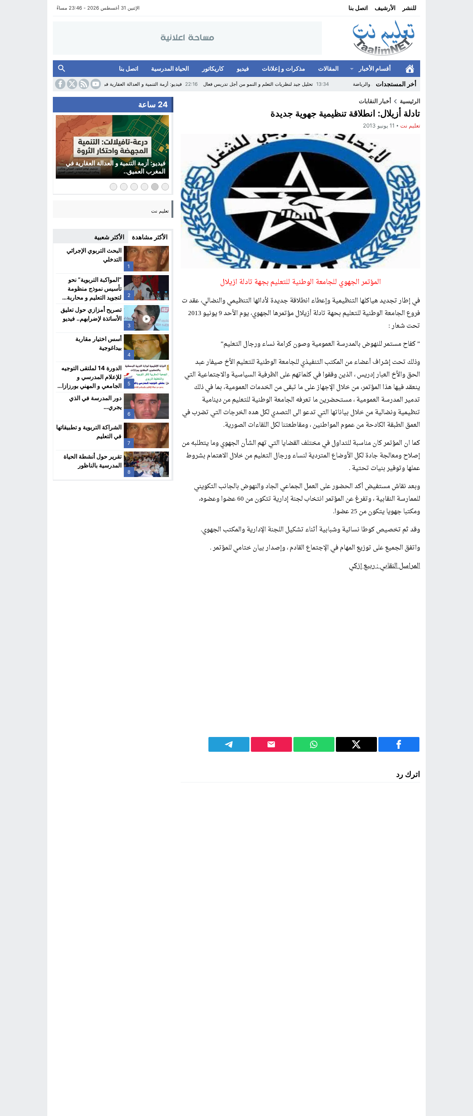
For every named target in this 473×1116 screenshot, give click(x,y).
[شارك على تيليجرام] (229, 744)
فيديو (243, 68)
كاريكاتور (213, 68)
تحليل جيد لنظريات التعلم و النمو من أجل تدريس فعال (287, 84)
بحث (62, 68)
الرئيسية (410, 68)
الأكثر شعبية (109, 237)
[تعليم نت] (371, 38)
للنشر (409, 7)
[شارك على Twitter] (356, 744)
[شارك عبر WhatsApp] (314, 744)
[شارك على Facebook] (399, 744)
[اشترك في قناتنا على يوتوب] (95, 84)
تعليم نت (410, 125)
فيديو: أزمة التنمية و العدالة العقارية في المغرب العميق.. (153, 84)
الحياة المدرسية (170, 68)
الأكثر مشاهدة (150, 237)
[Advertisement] (300, 659)
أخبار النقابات (375, 101)
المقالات (328, 68)
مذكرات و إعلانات (283, 68)
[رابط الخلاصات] (83, 84)
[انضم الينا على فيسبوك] (59, 84)
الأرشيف (385, 7)
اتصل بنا (358, 7)
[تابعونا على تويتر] (71, 84)
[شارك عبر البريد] (271, 744)
